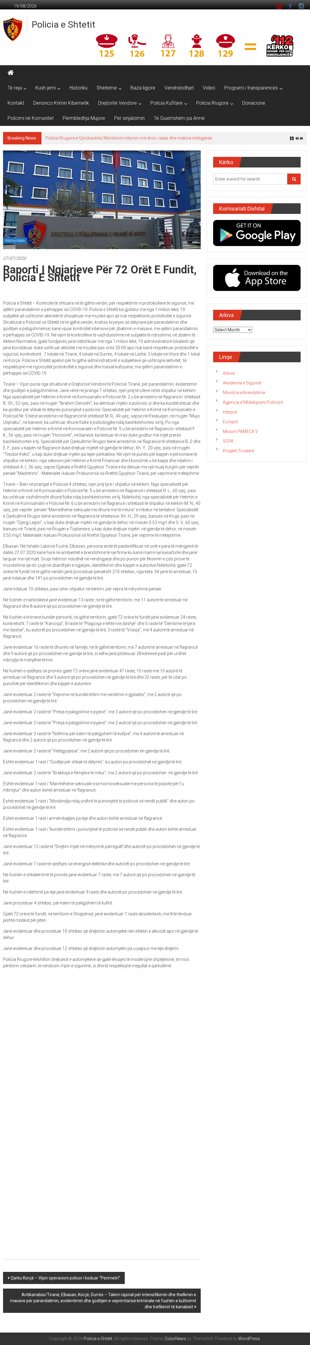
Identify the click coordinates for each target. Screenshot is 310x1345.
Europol (230, 421)
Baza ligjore (142, 88)
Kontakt (16, 103)
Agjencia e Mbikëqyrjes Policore (253, 402)
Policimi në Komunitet (31, 118)
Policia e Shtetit (63, 24)
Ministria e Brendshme (244, 392)
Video (209, 88)
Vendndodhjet (179, 88)
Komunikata (15, 240)
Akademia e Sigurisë (242, 382)
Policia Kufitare (166, 103)
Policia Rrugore (212, 103)
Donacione (253, 103)
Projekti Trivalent (238, 450)
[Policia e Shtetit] (10, 72)
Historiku (78, 88)
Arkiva (229, 373)
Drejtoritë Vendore (117, 103)
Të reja (15, 88)
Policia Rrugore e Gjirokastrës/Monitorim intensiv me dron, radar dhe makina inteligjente (128, 138)
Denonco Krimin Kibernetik (61, 103)
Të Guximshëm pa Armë (179, 118)
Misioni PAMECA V (240, 431)
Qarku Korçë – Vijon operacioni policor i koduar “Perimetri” (65, 1278)
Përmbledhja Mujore (84, 118)
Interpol (230, 412)
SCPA (228, 441)
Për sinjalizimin (129, 118)
